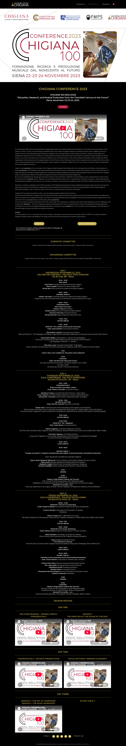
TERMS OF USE (78, 736)
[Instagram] (57, 736)
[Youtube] (61, 736)
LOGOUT (86, 744)
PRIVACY (46, 736)
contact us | (80, 744)
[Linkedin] (65, 736)
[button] (63, 107)
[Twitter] (69, 736)
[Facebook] (53, 736)
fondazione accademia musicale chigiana (61, 744)
